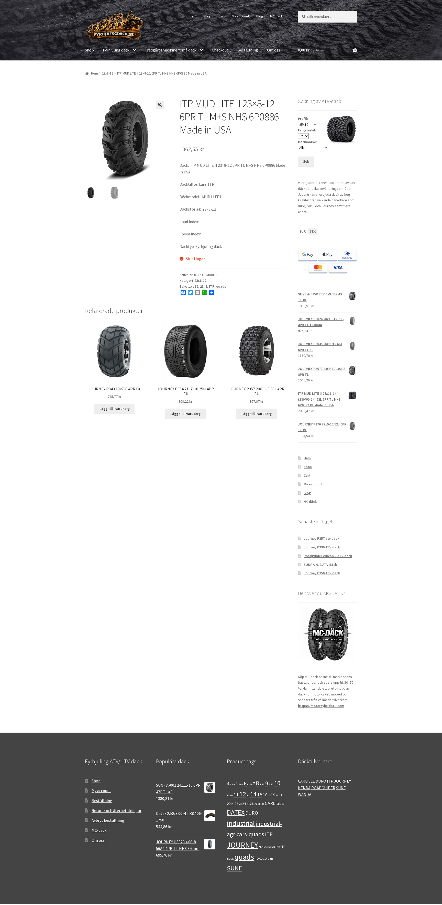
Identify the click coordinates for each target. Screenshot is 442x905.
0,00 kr (311, 50)
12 (196, 286)
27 (255, 804)
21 (232, 804)
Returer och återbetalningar (116, 810)
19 (280, 795)
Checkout (220, 50)
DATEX (236, 812)
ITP (211, 286)
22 (236, 803)
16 (265, 795)
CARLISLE (274, 803)
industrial (241, 823)
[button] (160, 105)
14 (253, 794)
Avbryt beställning (108, 820)
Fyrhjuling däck (116, 50)
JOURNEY (242, 845)
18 (277, 795)
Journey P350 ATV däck (322, 573)
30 (262, 804)
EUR (303, 231)
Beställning (247, 50)
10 (277, 783)
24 (244, 803)
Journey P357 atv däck (321, 538)
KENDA (263, 846)
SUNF (234, 868)
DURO (251, 813)
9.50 (271, 784)
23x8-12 (107, 73)
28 (259, 804)
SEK (313, 231)
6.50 (249, 784)
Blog (259, 16)
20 (228, 803)
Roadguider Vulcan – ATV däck (328, 556)
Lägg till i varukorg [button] (115, 408)
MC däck (276, 16)
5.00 (240, 784)
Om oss (273, 50)
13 (248, 795)
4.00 (232, 784)
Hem (193, 16)
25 (248, 804)
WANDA (304, 794)
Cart (221, 16)
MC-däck (99, 830)
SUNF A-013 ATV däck (320, 564)
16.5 (271, 795)
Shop (207, 16)
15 (259, 794)
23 (202, 286)
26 (251, 803)
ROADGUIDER (264, 858)
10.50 (230, 795)
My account (240, 16)
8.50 (262, 784)
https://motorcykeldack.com (321, 705)
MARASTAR (273, 846)
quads (221, 286)
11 (236, 794)
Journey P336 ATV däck (322, 547)
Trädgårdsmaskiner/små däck (170, 50)
